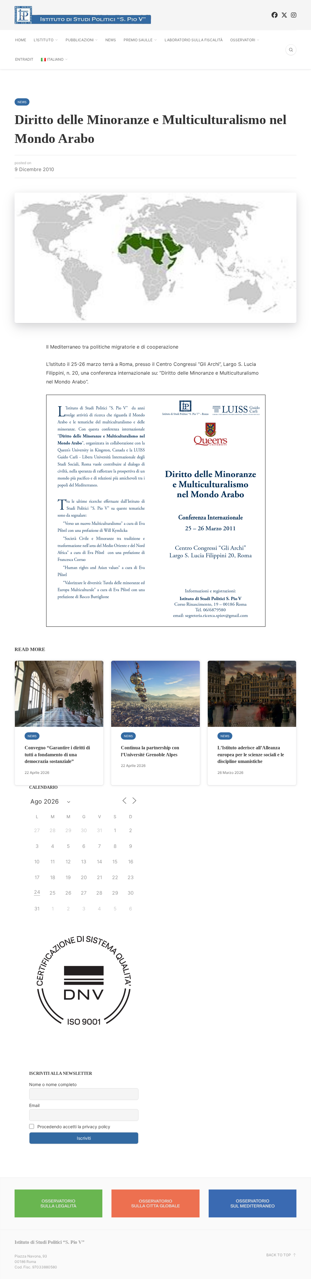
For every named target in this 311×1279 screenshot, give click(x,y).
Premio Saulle (138, 40)
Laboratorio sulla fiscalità (194, 40)
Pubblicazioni (80, 40)
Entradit (24, 59)
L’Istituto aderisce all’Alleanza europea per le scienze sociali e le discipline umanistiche (250, 754)
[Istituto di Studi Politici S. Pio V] (83, 15)
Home (20, 40)
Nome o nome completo (53, 1084)
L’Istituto (43, 40)
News (110, 40)
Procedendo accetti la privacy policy (73, 1126)
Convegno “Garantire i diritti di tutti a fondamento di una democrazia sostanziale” (57, 754)
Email (34, 1105)
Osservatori (242, 40)
